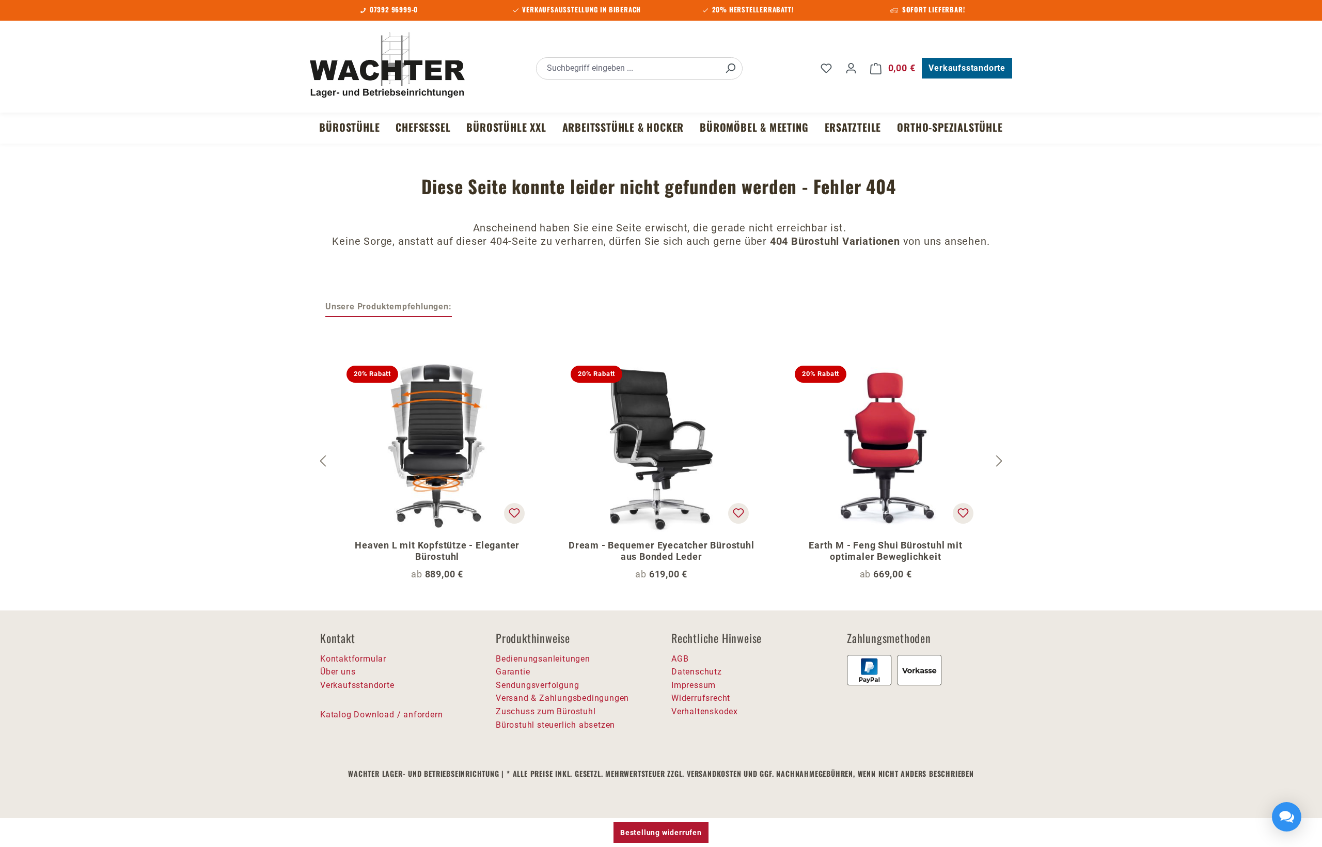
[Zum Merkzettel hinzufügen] (514, 513)
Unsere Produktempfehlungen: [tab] (388, 306)
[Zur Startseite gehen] (387, 66)
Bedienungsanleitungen (543, 659)
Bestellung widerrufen (661, 832)
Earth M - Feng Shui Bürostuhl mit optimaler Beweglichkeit (885, 551)
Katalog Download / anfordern (381, 714)
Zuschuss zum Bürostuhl (546, 711)
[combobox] (628, 68)
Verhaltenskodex (704, 711)
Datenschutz (696, 672)
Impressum (693, 685)
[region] (661, 461)
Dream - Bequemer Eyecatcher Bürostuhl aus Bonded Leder (661, 551)
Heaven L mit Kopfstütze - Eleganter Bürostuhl (437, 551)
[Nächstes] (999, 461)
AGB (679, 659)
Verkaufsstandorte (966, 68)
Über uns (337, 672)
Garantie (513, 672)
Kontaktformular (353, 659)
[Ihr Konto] (851, 68)
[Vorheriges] (322, 461)
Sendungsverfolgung (537, 685)
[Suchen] (730, 68)
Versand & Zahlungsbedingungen (562, 698)
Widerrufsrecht (700, 698)
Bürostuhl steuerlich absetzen (555, 725)
